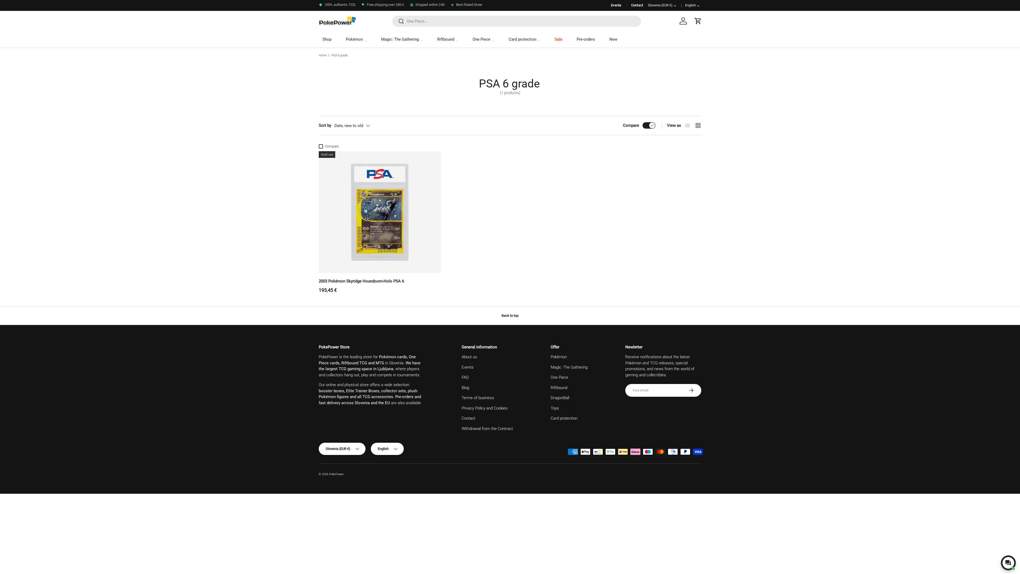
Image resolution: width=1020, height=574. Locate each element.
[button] (698, 21)
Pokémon (354, 39)
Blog (465, 387)
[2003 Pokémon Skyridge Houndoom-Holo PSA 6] (380, 212)
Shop (327, 39)
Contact (637, 5)
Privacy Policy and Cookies (485, 408)
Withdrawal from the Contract (487, 428)
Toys (555, 408)
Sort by (325, 125)
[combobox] (516, 21)
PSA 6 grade (340, 55)
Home (323, 55)
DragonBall (560, 397)
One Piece (481, 39)
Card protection (522, 39)
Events (616, 5)
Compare (631, 125)
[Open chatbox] (1008, 562)
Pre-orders (586, 39)
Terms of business (478, 397)
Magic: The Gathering (400, 39)
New (613, 39)
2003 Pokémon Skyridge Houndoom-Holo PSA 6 (361, 281)
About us (469, 356)
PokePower (336, 474)
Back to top (510, 316)
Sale (558, 39)
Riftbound (445, 39)
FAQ (465, 377)
